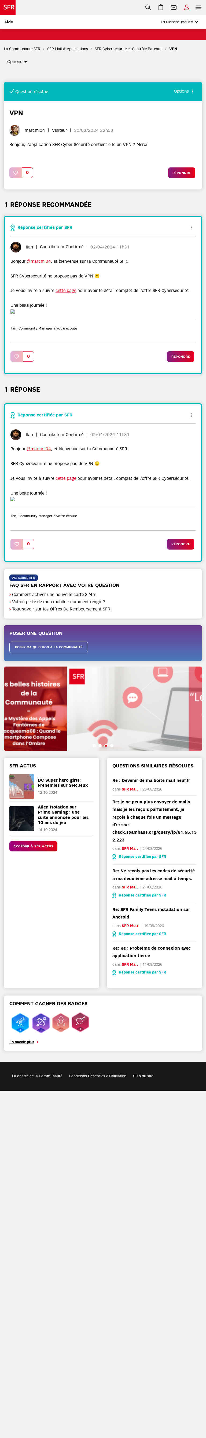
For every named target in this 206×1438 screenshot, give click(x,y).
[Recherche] (148, 7)
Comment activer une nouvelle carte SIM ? (54, 594)
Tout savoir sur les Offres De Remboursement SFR (61, 609)
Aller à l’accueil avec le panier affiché (160, 7)
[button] (15, 172)
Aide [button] (8, 22)
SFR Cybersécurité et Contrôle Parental (129, 49)
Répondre (181, 173)
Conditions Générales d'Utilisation (97, 1076)
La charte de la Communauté (37, 1076)
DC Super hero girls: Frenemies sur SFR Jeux (63, 783)
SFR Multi (130, 926)
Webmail (173, 7)
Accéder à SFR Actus (33, 846)
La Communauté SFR (22, 49)
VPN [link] (173, 49)
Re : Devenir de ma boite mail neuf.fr (151, 780)
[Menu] (199, 7)
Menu (198, 7)
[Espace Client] (186, 7)
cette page (66, 290)
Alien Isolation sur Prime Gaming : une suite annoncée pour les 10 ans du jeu (63, 814)
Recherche (148, 7)
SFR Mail (130, 789)
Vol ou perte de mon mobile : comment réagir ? (58, 601)
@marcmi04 (39, 261)
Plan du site (143, 1076)
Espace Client (186, 7)
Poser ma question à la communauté (48, 647)
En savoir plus (21, 1042)
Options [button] (14, 61)
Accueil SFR (8, 7)
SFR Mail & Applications (67, 49)
